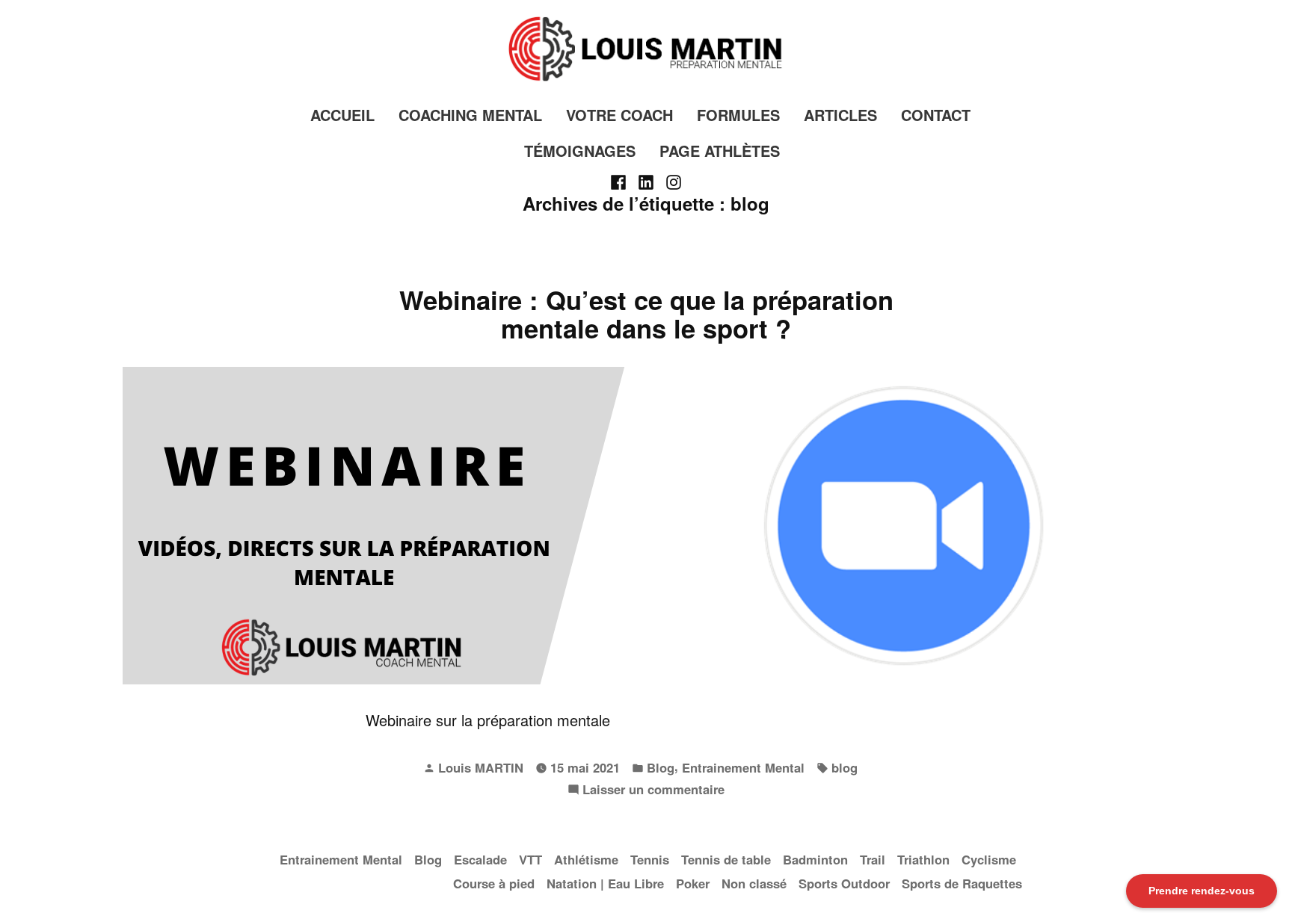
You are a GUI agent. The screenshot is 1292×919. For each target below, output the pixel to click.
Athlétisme (586, 859)
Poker (693, 883)
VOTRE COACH (619, 115)
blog (844, 767)
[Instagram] (671, 181)
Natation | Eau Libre (605, 883)
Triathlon (923, 859)
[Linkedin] (646, 181)
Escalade (480, 859)
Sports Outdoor (844, 883)
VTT (530, 859)
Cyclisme (989, 859)
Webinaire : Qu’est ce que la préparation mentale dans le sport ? (646, 314)
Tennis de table (726, 859)
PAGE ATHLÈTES (719, 150)
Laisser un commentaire (653, 789)
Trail (872, 859)
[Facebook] (620, 181)
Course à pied (494, 883)
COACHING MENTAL (470, 115)
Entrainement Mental (743, 767)
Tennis (649, 859)
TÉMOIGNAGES (580, 150)
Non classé (754, 883)
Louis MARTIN (480, 767)
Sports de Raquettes (962, 883)
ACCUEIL (342, 115)
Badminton (815, 859)
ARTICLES (840, 115)
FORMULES (738, 115)
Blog (660, 767)
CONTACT (935, 115)
